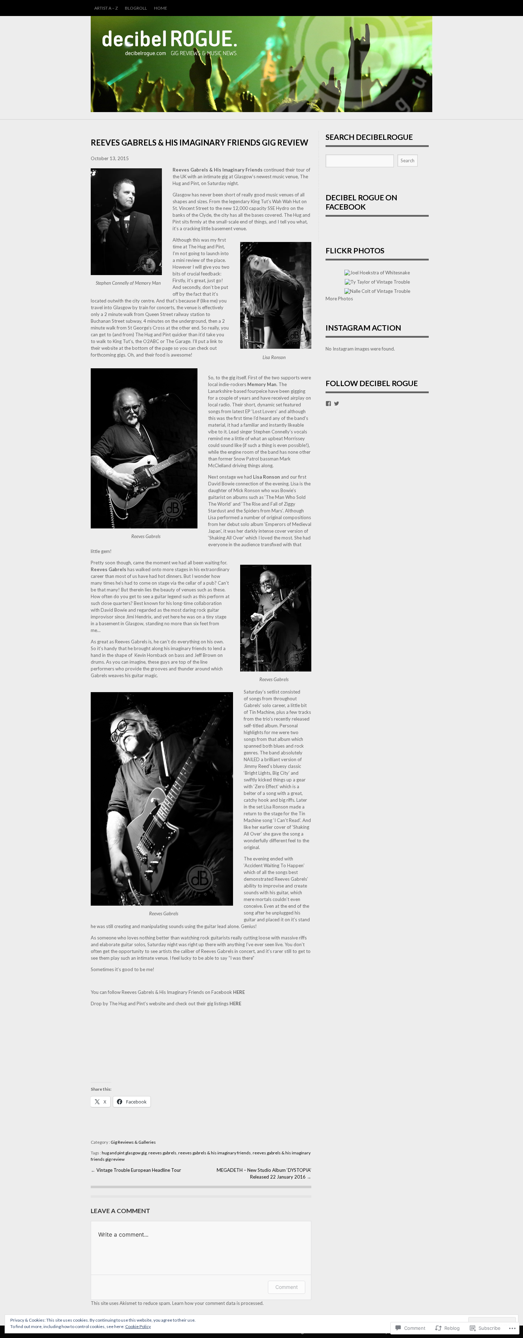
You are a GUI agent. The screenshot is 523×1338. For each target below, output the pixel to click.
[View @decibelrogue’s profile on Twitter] (336, 403)
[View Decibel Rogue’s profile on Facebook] (328, 403)
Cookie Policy (138, 1326)
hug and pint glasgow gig (124, 1152)
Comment (286, 1287)
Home (160, 8)
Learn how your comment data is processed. (218, 1303)
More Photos (339, 298)
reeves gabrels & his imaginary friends (214, 1152)
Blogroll (136, 8)
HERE (239, 992)
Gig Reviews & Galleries (133, 1142)
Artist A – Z (106, 8)
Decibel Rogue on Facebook (361, 202)
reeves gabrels (162, 1152)
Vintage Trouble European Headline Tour (138, 1170)
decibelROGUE (261, 64)
